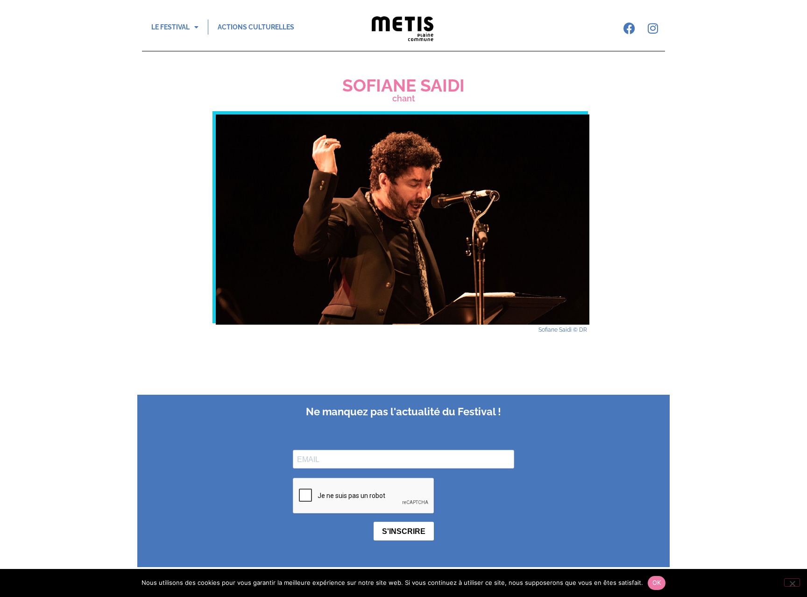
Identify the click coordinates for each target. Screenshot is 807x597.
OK (656, 582)
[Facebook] (629, 28)
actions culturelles (256, 27)
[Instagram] (653, 28)
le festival (170, 27)
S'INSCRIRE (403, 531)
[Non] (792, 582)
